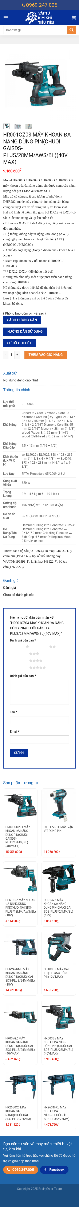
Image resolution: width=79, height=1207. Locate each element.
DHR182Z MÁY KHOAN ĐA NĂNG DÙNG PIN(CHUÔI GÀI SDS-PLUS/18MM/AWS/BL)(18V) (20, 907)
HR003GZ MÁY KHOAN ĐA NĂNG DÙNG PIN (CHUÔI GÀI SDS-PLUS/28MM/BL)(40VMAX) (58, 1046)
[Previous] (10, 84)
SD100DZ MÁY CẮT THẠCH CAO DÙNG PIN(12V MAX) (57, 973)
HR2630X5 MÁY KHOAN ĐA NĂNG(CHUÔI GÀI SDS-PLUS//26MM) (18, 1113)
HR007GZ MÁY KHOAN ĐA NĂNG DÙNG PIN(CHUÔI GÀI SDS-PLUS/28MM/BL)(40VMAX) (20, 1046)
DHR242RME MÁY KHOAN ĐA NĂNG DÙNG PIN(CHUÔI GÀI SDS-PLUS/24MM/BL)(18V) (20, 977)
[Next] (69, 84)
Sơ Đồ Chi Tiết (19, 343)
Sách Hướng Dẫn (22, 320)
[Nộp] (71, 30)
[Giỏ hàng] (74, 17)
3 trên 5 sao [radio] (20, 653)
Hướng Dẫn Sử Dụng (25, 331)
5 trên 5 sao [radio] (20, 667)
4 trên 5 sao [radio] (20, 660)
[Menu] (5, 17)
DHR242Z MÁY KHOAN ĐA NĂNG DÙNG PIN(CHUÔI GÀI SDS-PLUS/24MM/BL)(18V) (58, 907)
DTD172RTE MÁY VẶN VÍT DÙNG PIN (58, 828)
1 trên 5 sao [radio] (17, 646)
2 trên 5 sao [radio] (40, 646)
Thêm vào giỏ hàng (46, 355)
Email (15, 732)
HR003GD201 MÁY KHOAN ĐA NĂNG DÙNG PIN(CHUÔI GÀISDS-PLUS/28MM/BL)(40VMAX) (17, 836)
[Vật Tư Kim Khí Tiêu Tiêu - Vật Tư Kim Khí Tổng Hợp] (39, 17)
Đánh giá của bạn (23, 640)
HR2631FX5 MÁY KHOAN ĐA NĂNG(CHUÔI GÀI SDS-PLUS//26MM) (56, 1113)
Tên (13, 712)
